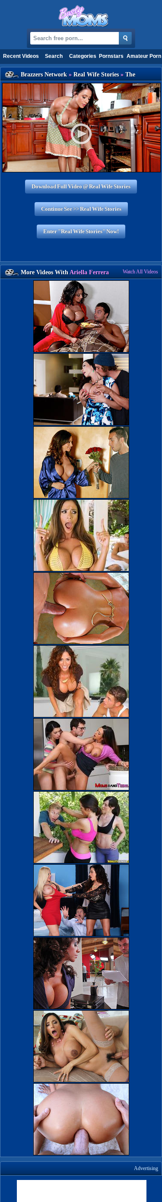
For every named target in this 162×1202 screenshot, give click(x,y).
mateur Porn (144, 56)
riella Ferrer (89, 272)
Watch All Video (140, 272)
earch (54, 56)
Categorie (82, 56)
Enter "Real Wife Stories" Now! (81, 231)
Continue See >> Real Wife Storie (81, 209)
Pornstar (111, 56)
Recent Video (21, 56)
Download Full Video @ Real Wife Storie (81, 186)
